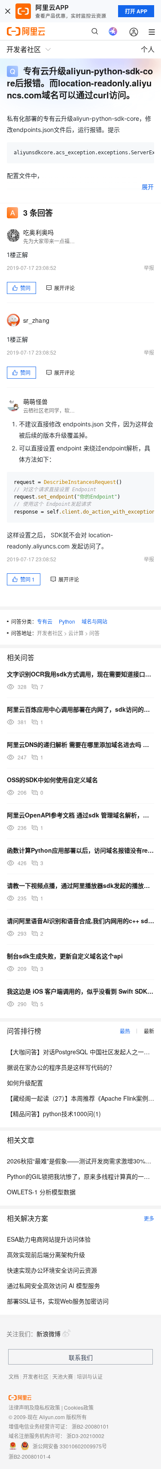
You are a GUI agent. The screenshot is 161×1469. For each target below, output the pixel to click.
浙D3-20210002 (85, 1435)
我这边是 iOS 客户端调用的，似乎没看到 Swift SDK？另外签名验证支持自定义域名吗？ (80, 991)
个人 (148, 49)
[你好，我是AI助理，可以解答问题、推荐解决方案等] (113, 31)
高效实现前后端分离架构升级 (46, 1254)
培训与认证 (90, 1376)
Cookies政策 (79, 1407)
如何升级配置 (25, 1082)
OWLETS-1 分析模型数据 (41, 1191)
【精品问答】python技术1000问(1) (54, 1113)
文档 (14, 1376)
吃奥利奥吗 (38, 232)
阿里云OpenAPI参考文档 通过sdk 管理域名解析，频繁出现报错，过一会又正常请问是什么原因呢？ (80, 815)
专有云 (44, 621)
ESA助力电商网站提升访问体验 (49, 1239)
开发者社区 (50, 633)
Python (67, 621)
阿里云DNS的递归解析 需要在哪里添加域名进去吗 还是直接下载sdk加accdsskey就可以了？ (80, 744)
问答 (94, 633)
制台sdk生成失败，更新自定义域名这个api (65, 956)
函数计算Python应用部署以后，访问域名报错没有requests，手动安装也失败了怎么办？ (80, 850)
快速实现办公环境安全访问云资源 (52, 1270)
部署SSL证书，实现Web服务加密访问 (58, 1301)
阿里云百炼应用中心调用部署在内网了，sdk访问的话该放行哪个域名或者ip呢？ (80, 709)
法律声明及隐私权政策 (34, 1407)
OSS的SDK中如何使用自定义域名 (52, 779)
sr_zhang (36, 320)
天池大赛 (62, 1376)
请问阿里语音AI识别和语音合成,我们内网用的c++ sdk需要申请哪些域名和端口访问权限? (80, 920)
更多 (149, 1218)
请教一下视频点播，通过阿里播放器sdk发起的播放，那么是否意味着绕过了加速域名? (80, 885)
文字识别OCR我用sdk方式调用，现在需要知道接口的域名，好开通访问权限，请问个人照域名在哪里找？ (80, 674)
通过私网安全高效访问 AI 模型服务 (53, 1285)
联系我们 (81, 1357)
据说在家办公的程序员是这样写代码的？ (61, 1067)
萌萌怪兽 (35, 401)
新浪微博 (48, 1333)
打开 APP (136, 11)
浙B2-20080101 (90, 1426)
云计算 (76, 633)
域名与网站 (94, 621)
